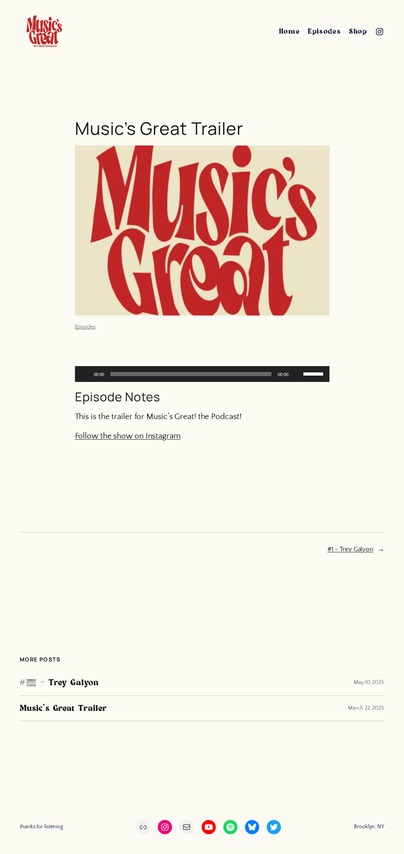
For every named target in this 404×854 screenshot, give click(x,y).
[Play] (85, 374)
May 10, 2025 (369, 682)
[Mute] (297, 374)
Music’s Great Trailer (63, 708)
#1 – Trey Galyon (350, 549)
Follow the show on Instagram (128, 435)
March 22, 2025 (366, 708)
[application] (202, 374)
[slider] (314, 373)
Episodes (85, 327)
